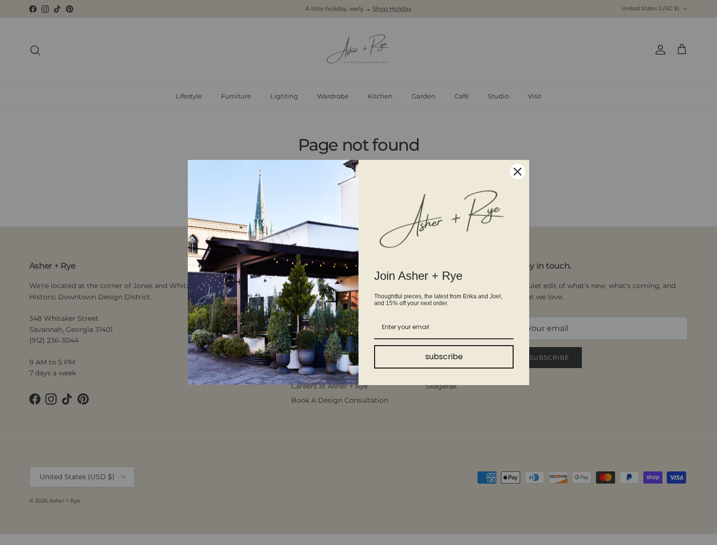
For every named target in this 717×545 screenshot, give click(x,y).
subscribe (444, 356)
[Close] (517, 171)
